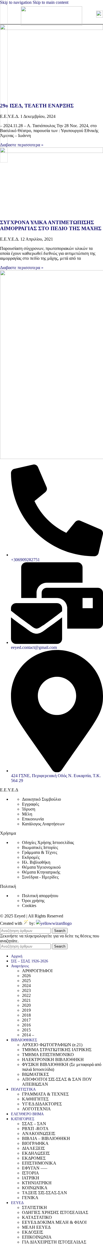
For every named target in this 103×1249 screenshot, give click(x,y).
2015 (26, 1030)
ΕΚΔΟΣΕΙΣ (32, 1232)
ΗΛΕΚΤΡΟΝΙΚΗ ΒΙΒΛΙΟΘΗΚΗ (53, 1059)
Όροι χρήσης (33, 900)
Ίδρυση (28, 809)
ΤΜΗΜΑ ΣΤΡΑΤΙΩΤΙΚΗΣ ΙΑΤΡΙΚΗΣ (56, 1049)
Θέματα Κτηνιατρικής (41, 872)
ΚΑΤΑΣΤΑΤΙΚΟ (37, 1217)
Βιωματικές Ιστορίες (40, 847)
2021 (26, 1000)
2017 (26, 1020)
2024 (26, 985)
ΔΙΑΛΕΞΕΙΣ (33, 1148)
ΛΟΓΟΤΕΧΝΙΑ (36, 1109)
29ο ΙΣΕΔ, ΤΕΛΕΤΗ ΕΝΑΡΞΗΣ (37, 106)
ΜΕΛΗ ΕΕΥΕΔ (36, 1227)
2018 (26, 1015)
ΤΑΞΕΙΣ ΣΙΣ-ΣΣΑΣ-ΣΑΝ (44, 1192)
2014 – (28, 1035)
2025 (26, 980)
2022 (26, 995)
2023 (26, 990)
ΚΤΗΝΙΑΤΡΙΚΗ (37, 1182)
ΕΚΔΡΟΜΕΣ (34, 1158)
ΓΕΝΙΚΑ (30, 1197)
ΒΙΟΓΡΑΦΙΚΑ (35, 1143)
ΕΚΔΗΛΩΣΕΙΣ (36, 1153)
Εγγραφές (30, 804)
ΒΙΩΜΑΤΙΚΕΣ (35, 1074)
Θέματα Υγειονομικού (41, 867)
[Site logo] (51, 24)
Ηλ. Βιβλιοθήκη (36, 862)
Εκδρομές (31, 857)
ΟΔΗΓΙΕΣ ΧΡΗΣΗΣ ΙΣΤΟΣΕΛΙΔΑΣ (55, 1212)
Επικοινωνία (33, 819)
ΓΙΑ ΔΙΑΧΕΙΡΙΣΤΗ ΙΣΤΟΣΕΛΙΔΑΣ (54, 1242)
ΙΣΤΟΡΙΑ (30, 1173)
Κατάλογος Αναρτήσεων (43, 824)
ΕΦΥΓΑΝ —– (34, 1168)
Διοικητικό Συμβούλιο (41, 799)
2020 (26, 1005)
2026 (26, 975)
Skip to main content (50, 2)
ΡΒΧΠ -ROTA (35, 1128)
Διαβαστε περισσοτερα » (21, 144)
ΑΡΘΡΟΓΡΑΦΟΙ (37, 970)
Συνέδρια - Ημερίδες (40, 877)
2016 (26, 1025)
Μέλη (27, 814)
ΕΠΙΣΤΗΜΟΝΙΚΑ (39, 1163)
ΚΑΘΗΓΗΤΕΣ (35, 1099)
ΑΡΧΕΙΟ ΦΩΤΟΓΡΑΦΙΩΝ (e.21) (52, 1044)
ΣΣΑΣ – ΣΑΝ (34, 1123)
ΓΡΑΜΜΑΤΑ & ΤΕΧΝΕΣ (45, 1094)
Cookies (29, 905)
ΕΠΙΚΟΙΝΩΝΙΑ (37, 1237)
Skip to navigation (16, 2)
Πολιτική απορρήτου (40, 895)
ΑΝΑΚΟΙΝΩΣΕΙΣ (38, 1133)
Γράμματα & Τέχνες (39, 852)
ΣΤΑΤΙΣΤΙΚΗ (34, 1207)
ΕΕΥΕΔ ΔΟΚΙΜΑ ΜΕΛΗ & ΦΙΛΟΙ (54, 1222)
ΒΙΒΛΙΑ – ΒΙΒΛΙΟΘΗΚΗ (46, 1138)
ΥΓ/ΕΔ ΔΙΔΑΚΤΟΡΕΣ (42, 1104)
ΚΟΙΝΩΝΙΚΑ (35, 1187)
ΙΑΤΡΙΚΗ (30, 1178)
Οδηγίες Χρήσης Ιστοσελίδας (48, 842)
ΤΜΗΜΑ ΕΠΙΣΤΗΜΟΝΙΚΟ (48, 1054)
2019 (26, 1010)
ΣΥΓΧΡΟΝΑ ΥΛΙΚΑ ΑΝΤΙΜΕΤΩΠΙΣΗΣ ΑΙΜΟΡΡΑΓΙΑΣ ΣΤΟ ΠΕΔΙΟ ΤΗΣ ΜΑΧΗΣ (50, 225)
